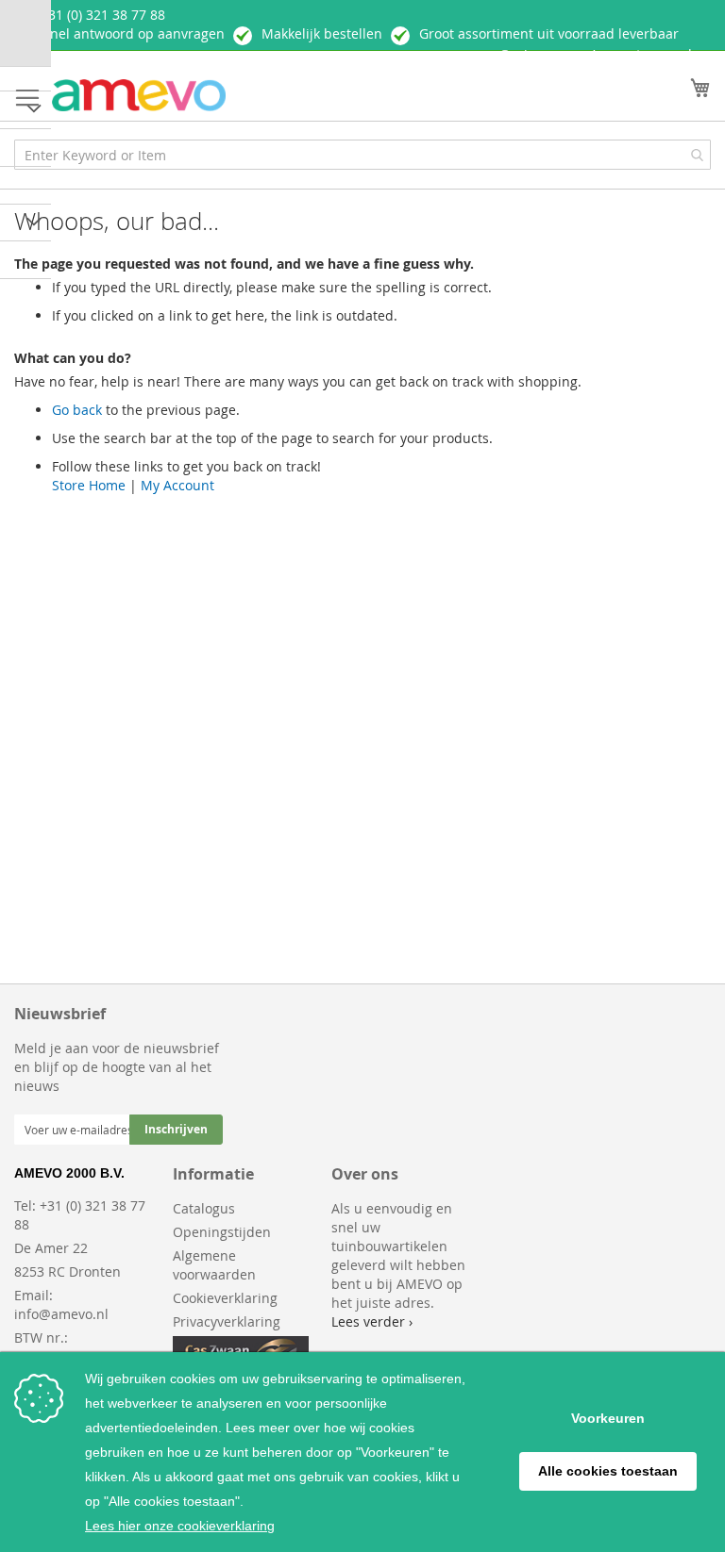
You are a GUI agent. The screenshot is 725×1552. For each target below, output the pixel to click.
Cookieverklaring (225, 1298)
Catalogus (204, 1208)
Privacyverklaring (226, 1321)
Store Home (89, 485)
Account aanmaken (650, 54)
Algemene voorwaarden (214, 1265)
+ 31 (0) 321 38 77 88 (101, 15)
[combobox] (362, 155)
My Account (177, 485)
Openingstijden (222, 1232)
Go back (77, 410)
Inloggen (539, 55)
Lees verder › (372, 1321)
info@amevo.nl (61, 1314)
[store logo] (139, 95)
